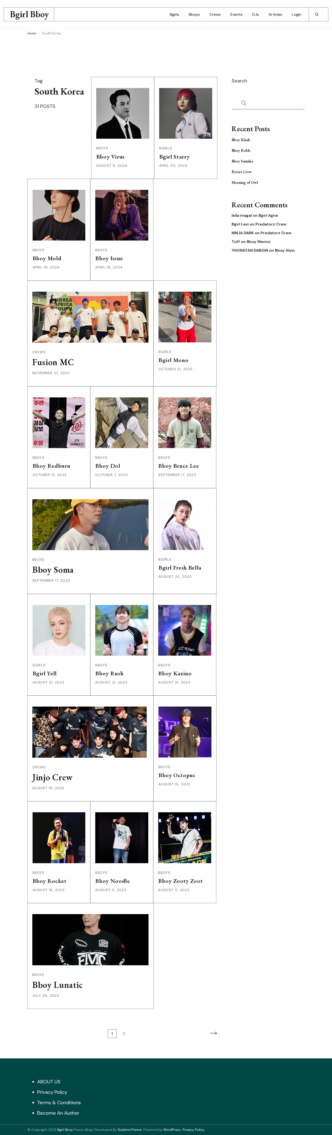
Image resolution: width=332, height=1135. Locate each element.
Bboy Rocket (50, 881)
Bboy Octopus (176, 775)
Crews (215, 14)
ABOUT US (49, 1082)
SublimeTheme (130, 1129)
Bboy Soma (53, 569)
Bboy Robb (241, 150)
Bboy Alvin (285, 250)
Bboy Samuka (242, 161)
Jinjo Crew (52, 777)
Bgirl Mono (173, 360)
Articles (275, 14)
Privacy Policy (52, 1092)
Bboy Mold (47, 258)
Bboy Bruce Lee (178, 465)
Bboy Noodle (112, 881)
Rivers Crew (242, 171)
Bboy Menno (259, 241)
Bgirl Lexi (240, 224)
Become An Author (58, 1113)
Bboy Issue (109, 258)
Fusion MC (53, 362)
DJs (255, 14)
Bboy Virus (110, 156)
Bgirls (174, 14)
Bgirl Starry (174, 156)
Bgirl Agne (268, 215)
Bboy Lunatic (57, 984)
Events (236, 14)
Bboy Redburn (51, 465)
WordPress (172, 1129)
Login (296, 14)
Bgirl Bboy (29, 14)
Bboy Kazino (175, 673)
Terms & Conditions (59, 1102)
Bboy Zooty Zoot (180, 881)
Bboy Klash (241, 139)
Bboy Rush (109, 673)
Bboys (194, 14)
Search (239, 81)
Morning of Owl (245, 182)
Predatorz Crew (270, 224)
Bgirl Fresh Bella (179, 567)
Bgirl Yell (45, 673)
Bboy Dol (107, 465)
